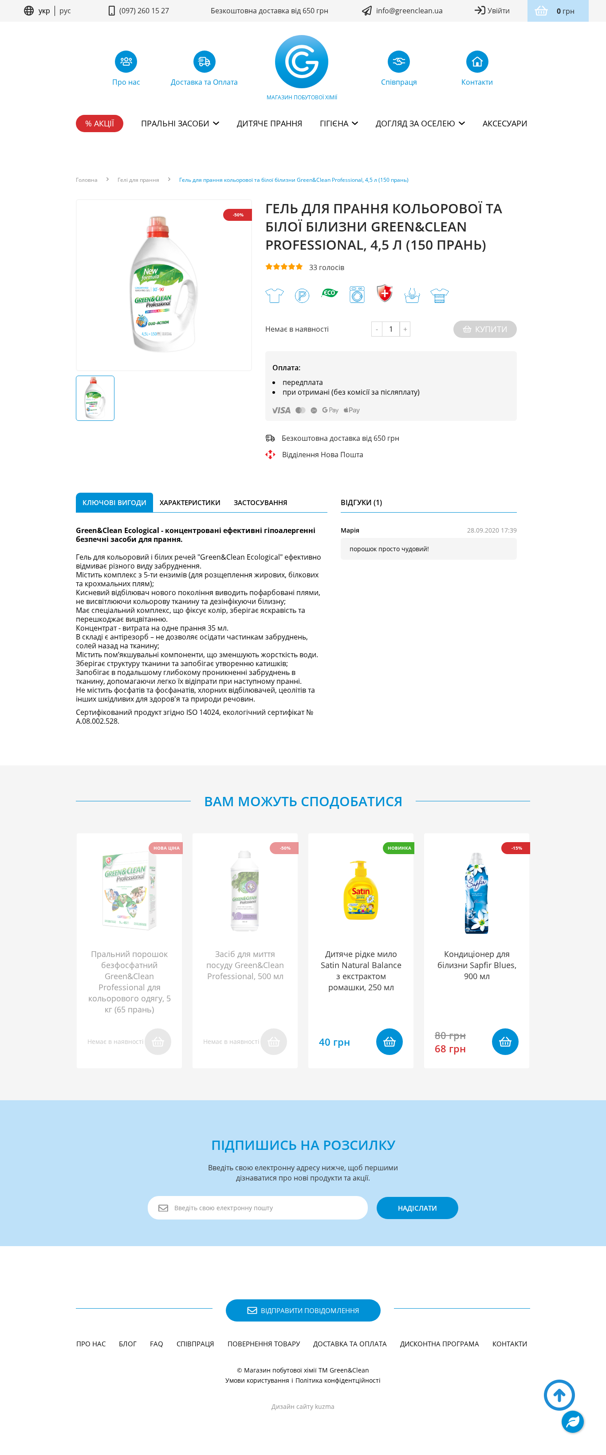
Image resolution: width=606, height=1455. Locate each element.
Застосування (260, 502)
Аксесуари (505, 123)
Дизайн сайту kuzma (303, 1406)
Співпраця (195, 1343)
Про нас (91, 1343)
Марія (350, 530)
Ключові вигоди (114, 502)
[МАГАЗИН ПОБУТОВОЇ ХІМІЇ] (301, 64)
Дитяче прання (269, 123)
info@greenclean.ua (409, 11)
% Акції (99, 123)
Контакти (509, 1343)
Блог (128, 1343)
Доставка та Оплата (350, 1343)
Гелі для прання (138, 180)
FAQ (156, 1343)
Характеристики (190, 502)
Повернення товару (264, 1343)
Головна (87, 180)
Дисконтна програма (439, 1343)
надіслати (417, 1208)
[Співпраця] (399, 64)
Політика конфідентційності (338, 1380)
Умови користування (257, 1380)
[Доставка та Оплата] (204, 64)
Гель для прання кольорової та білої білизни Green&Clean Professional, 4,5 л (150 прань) (294, 180)
